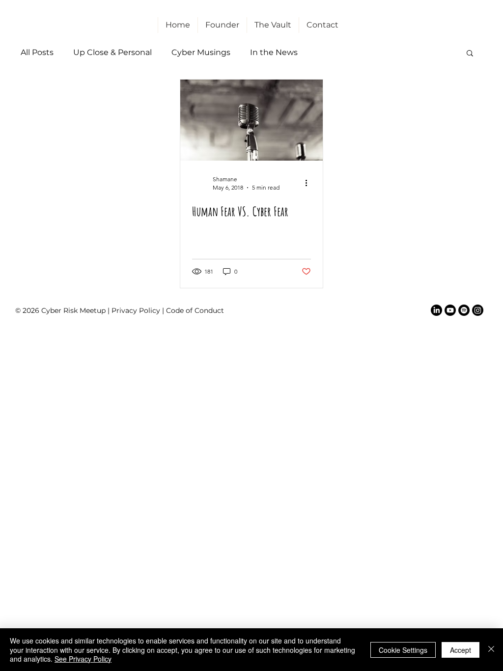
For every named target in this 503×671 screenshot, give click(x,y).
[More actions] (309, 183)
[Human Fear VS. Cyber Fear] (251, 120)
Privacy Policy (136, 310)
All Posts (37, 52)
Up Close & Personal (112, 52)
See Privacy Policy (83, 659)
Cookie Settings (403, 650)
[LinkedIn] (436, 310)
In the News (274, 52)
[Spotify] (464, 310)
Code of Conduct (195, 310)
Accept (460, 650)
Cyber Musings (200, 52)
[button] (470, 54)
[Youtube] (450, 310)
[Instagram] (477, 310)
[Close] (491, 649)
